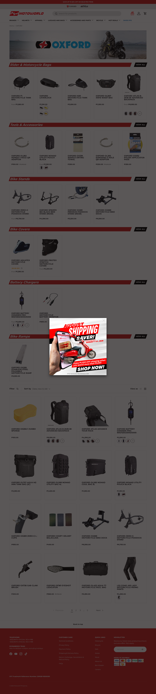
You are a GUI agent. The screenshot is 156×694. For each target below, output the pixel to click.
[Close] (104, 320)
